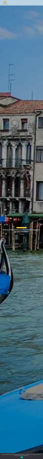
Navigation (13, 2)
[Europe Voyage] (4, 2)
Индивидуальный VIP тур (21, 227)
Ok (21, 457)
